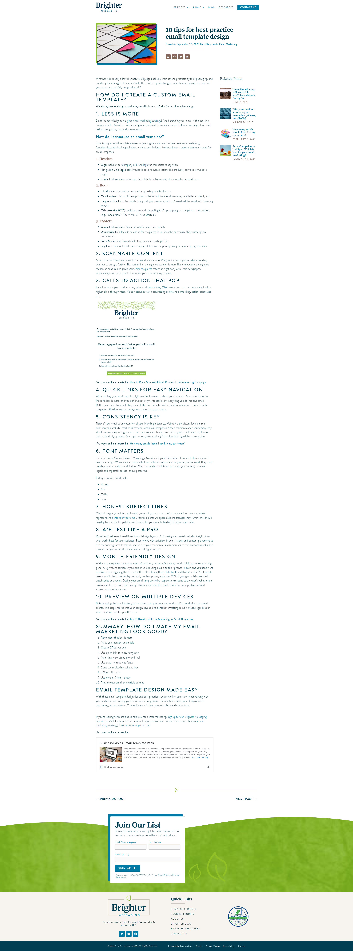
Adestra (169, 572)
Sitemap (241, 946)
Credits (199, 946)
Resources (226, 7)
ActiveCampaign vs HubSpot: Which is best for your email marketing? (243, 151)
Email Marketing (228, 44)
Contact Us (248, 7)
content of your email (123, 518)
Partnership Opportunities (180, 946)
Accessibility (228, 946)
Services (179, 7)
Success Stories (182, 914)
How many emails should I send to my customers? (158, 443)
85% (186, 568)
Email (122, 854)
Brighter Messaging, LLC (126, 945)
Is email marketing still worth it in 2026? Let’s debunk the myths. (243, 94)
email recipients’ (143, 269)
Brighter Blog (181, 923)
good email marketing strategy (144, 121)
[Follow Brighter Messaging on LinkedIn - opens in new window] (122, 934)
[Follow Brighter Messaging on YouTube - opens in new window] (129, 934)
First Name (125, 842)
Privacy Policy (163, 875)
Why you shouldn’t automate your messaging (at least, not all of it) (244, 114)
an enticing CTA (158, 287)
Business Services (184, 909)
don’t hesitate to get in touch (135, 725)
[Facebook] (135, 934)
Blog (211, 7)
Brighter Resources (185, 928)
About (197, 7)
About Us (177, 918)
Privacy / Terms (213, 946)
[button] (168, 56)
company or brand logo (135, 165)
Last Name (155, 842)
